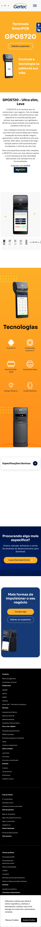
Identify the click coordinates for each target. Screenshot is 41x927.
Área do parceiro (8, 810)
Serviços (5, 708)
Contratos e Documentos (11, 892)
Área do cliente (7, 795)
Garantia (5, 885)
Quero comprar (7, 748)
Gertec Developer (8, 828)
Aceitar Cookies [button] (29, 920)
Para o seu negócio (8, 726)
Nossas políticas (8, 852)
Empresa (5, 763)
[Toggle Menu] (35, 6)
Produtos (5, 674)
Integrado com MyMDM (20, 165)
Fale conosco (7, 836)
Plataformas (6, 685)
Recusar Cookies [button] (12, 920)
